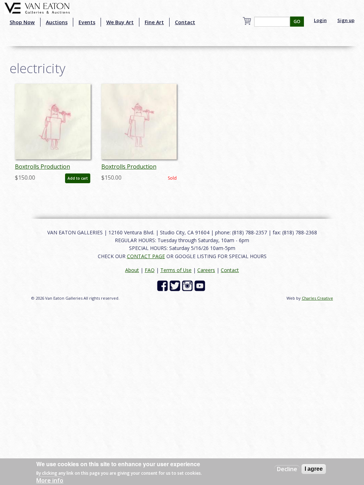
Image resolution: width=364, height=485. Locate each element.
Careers (206, 270)
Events (87, 22)
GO (297, 21)
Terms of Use (176, 270)
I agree (314, 469)
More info (49, 480)
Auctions (57, 22)
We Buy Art (120, 22)
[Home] (37, 7)
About (132, 270)
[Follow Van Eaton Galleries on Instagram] (188, 285)
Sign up (345, 20)
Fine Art (154, 22)
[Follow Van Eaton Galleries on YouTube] (200, 285)
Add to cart (78, 178)
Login (320, 20)
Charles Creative (317, 298)
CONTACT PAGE (146, 256)
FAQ (150, 270)
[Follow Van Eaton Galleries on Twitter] (176, 285)
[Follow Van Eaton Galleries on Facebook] (163, 285)
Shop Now (22, 22)
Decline (287, 469)
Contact (185, 22)
